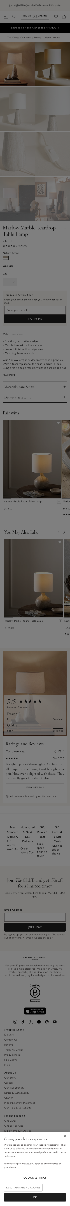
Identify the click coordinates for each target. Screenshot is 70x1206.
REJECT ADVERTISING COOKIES (23, 1187)
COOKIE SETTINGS (35, 1177)
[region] (35, 1169)
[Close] (65, 1136)
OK (35, 1197)
